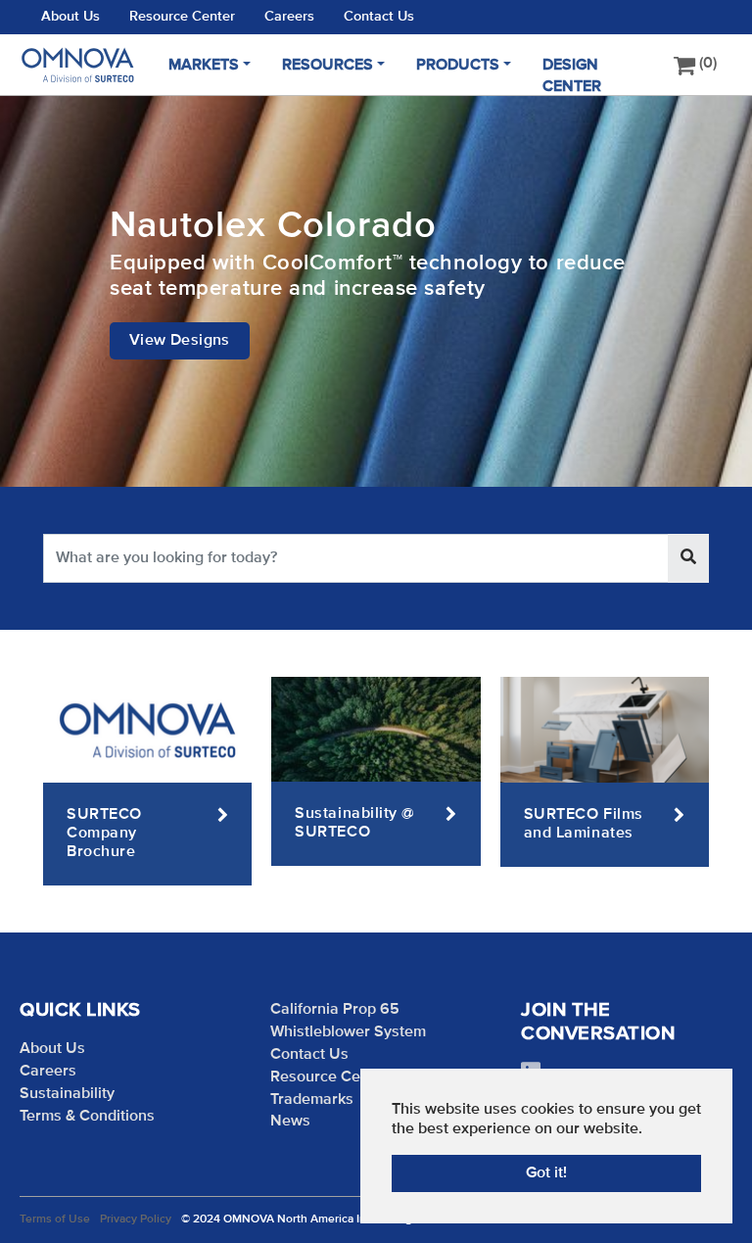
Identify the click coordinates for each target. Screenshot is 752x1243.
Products (457, 65)
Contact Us (379, 17)
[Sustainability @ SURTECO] (375, 729)
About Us (70, 17)
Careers (289, 17)
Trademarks (311, 1100)
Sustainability (67, 1094)
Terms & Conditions (87, 1116)
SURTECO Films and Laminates (583, 824)
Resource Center (182, 17)
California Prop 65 (335, 1010)
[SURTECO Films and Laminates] (604, 730)
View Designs (179, 341)
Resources (327, 65)
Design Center (571, 76)
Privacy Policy (135, 1219)
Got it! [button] (546, 1173)
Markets (203, 65)
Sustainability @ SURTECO (355, 823)
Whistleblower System (348, 1032)
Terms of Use (55, 1219)
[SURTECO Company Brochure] (147, 730)
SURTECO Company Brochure (104, 833)
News (290, 1121)
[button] (49, 291)
